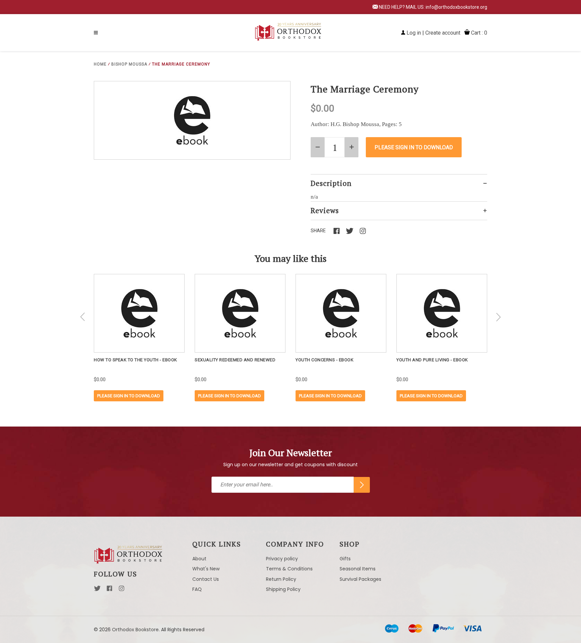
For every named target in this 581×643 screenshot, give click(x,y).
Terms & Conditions (289, 568)
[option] (139, 337)
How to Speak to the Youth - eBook (135, 359)
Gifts (345, 558)
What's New (206, 568)
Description (331, 183)
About (199, 558)
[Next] (498, 317)
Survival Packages (360, 579)
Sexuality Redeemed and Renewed (235, 359)
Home (100, 64)
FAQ (197, 589)
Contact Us (205, 579)
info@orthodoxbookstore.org (456, 7)
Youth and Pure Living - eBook (432, 359)
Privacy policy (282, 558)
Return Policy (281, 579)
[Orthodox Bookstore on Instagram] (121, 590)
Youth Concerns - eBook (324, 359)
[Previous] (82, 317)
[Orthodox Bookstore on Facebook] (109, 590)
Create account (442, 33)
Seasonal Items (358, 568)
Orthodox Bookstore (135, 629)
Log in (413, 33)
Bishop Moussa (129, 64)
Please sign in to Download (128, 395)
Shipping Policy (283, 589)
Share (318, 230)
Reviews (325, 210)
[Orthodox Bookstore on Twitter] (97, 590)
